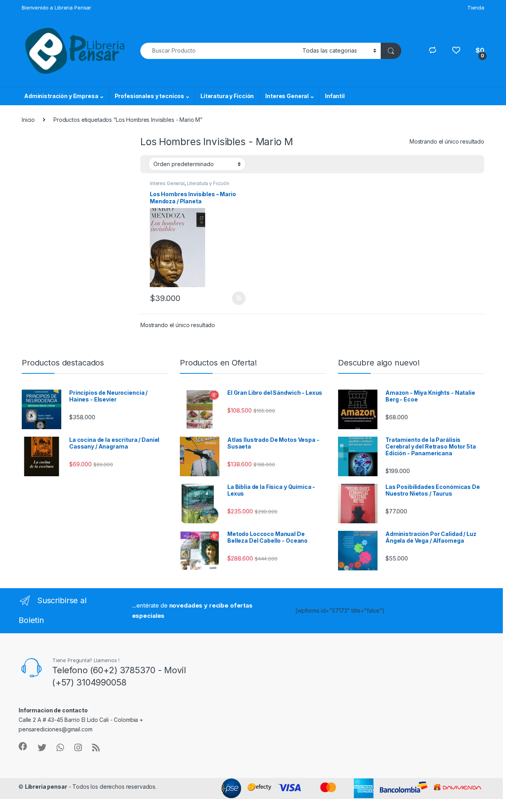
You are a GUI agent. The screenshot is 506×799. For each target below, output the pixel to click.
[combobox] (219, 51)
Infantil (335, 96)
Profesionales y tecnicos (150, 96)
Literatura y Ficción (227, 96)
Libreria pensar (46, 786)
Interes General (287, 96)
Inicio (28, 119)
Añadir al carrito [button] (237, 298)
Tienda (475, 7)
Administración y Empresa (61, 96)
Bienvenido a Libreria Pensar (56, 7)
